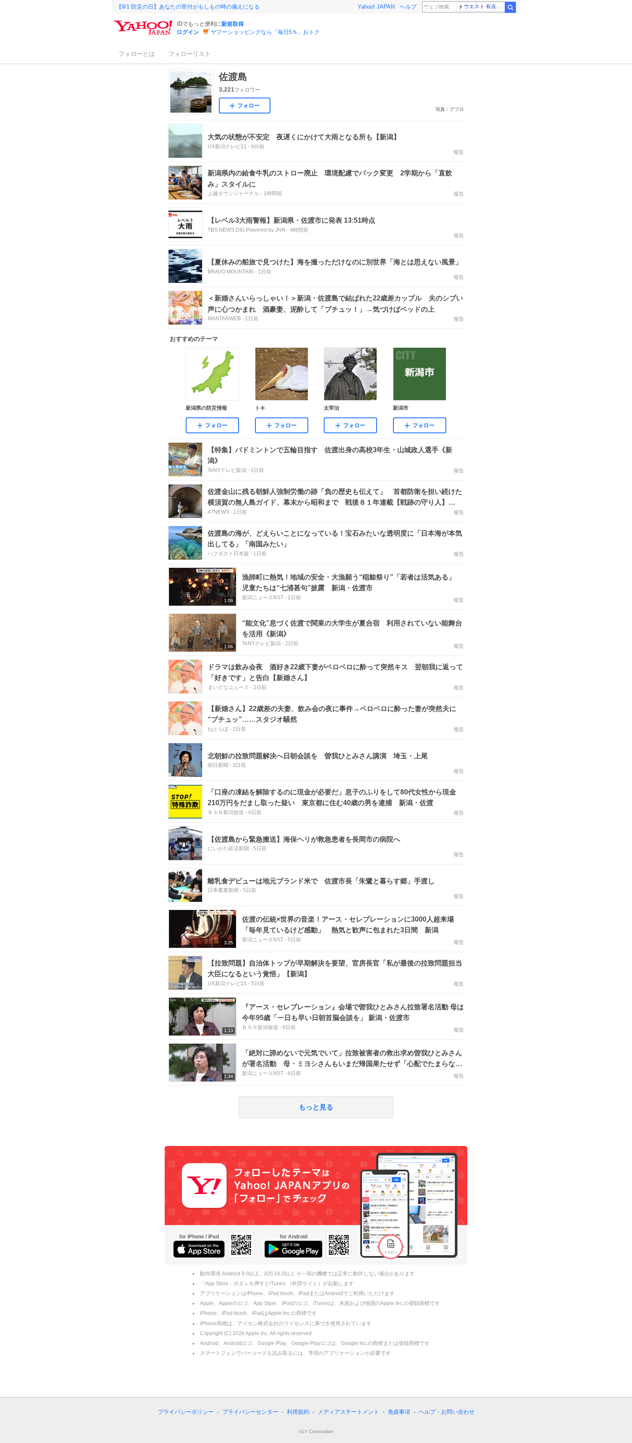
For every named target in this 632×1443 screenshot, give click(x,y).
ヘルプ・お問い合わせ (447, 1412)
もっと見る (316, 1107)
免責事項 (399, 1412)
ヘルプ (408, 6)
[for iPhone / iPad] (199, 1249)
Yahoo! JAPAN (376, 6)
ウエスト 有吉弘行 (484, 6)
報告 (459, 152)
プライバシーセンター (250, 1412)
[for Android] (293, 1249)
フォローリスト (190, 53)
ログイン (188, 32)
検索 (510, 7)
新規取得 (232, 24)
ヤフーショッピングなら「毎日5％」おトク (265, 32)
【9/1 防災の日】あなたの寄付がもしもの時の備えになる (188, 6)
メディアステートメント (348, 1412)
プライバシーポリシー (186, 1412)
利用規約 (298, 1412)
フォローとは (137, 53)
